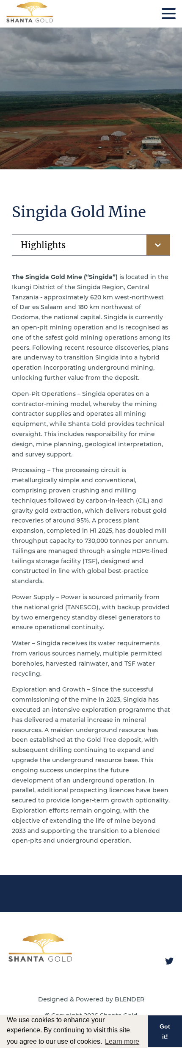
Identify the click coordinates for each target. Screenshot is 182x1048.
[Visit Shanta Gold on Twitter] (169, 961)
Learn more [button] (122, 1041)
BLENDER (129, 999)
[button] (169, 13)
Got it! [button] (165, 1031)
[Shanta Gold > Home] (40, 959)
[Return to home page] (29, 20)
